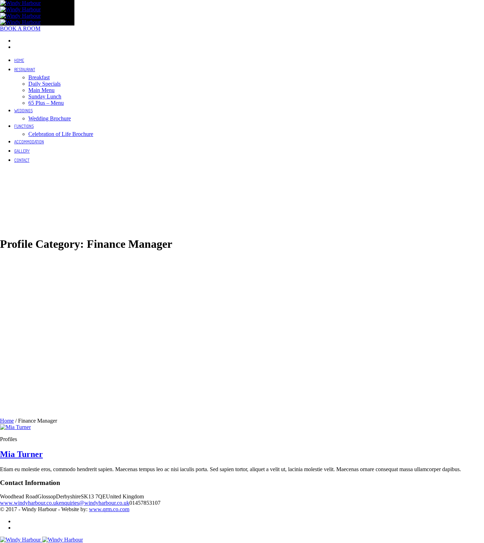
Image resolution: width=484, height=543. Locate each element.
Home (7, 421)
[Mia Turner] (15, 427)
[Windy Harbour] (20, 6)
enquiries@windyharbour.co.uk (94, 503)
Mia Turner (21, 454)
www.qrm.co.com (109, 509)
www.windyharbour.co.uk (29, 503)
